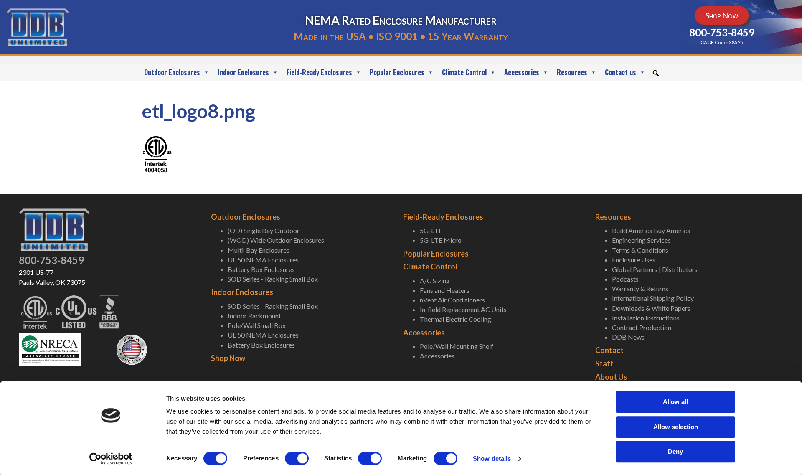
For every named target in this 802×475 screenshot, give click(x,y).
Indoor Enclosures (243, 72)
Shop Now (228, 358)
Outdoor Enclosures (172, 72)
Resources (572, 72)
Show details (492, 458)
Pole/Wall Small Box (257, 325)
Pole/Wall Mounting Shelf (456, 346)
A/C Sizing (435, 280)
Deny (675, 451)
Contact (609, 350)
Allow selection (675, 426)
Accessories (521, 72)
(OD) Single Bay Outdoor (263, 230)
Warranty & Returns (640, 288)
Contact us (620, 72)
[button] (656, 73)
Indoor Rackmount (254, 316)
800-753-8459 (51, 260)
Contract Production (641, 327)
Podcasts (625, 279)
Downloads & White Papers (651, 308)
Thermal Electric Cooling (455, 319)
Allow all (675, 401)
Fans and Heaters (445, 290)
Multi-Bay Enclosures (258, 250)
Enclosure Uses (633, 260)
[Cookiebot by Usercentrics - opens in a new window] (110, 458)
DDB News (628, 337)
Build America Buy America (651, 230)
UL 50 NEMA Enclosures (263, 260)
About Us (611, 376)
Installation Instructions (646, 318)
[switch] (297, 458)
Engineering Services (641, 240)
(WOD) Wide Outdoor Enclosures (276, 240)
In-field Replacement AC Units (463, 309)
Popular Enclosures (397, 72)
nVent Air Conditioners (452, 300)
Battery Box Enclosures (261, 269)
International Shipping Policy (653, 298)
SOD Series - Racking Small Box (273, 279)
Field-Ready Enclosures (319, 72)
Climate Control (464, 72)
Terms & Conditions (640, 250)
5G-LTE (431, 230)
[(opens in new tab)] (50, 349)
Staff (604, 363)
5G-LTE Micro (441, 240)
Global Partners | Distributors (655, 269)
